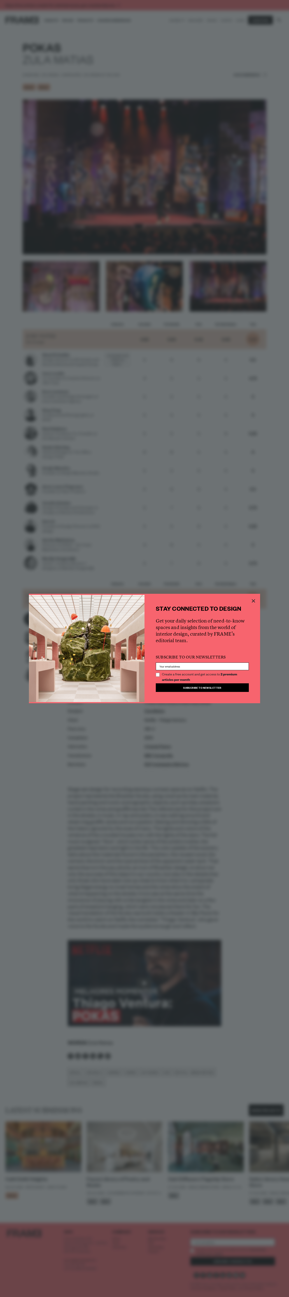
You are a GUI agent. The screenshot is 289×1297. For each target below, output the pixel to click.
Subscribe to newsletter (202, 687)
